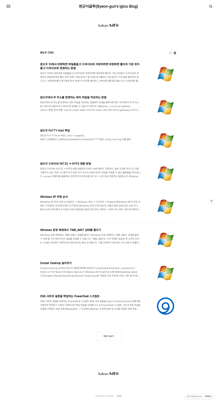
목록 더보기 (108, 336)
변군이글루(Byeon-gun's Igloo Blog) (108, 6)
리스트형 (175, 53)
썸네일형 (170, 53)
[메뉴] (8, 6)
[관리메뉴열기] (211, 201)
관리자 (119, 396)
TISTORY (109, 396)
